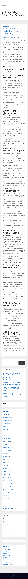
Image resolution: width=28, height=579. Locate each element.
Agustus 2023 (7, 493)
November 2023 (8, 484)
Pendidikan (6, 525)
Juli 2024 (5, 459)
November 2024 (8, 447)
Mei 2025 (5, 432)
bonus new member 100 (10, 548)
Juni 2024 (6, 462)
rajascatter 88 (7, 546)
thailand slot (6, 555)
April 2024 (6, 468)
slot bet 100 (6, 550)
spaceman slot (7, 553)
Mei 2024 (6, 465)
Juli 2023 (5, 496)
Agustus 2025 (7, 423)
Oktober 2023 (7, 487)
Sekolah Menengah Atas (10, 528)
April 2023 (6, 502)
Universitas (6, 26)
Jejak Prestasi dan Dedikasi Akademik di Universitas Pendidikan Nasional (13, 395)
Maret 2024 (6, 471)
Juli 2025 (5, 426)
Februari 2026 (7, 414)
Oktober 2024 (7, 450)
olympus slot (6, 557)
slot (4, 561)
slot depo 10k (7, 562)
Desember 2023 (7, 481)
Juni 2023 (6, 499)
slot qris (5, 551)
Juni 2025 (6, 429)
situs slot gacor (7, 564)
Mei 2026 (6, 411)
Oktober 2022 (7, 505)
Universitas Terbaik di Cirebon (11, 37)
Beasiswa (6, 519)
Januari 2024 (7, 477)
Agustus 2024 (7, 456)
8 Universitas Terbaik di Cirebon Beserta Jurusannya (13, 31)
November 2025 (7, 420)
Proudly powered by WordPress (12, 575)
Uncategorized (7, 531)
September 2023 (8, 490)
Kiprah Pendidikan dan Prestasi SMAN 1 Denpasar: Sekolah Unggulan (12, 388)
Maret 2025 (6, 435)
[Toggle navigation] (3, 4)
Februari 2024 (7, 474)
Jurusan (5, 522)
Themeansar (16, 576)
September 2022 (8, 508)
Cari (4, 360)
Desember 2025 (7, 417)
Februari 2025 (7, 438)
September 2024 (8, 453)
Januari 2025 (7, 441)
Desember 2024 (7, 444)
